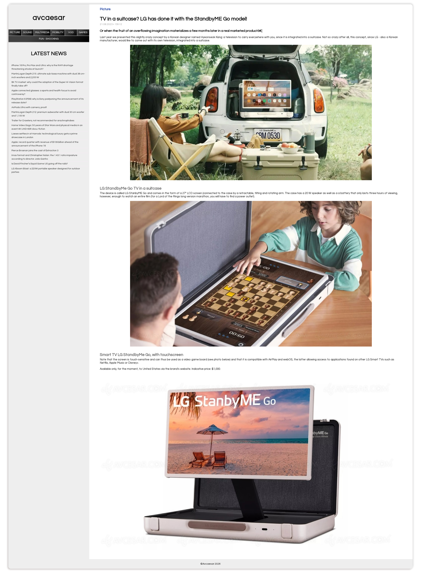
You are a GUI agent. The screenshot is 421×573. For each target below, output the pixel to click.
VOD (71, 32)
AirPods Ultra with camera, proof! (29, 107)
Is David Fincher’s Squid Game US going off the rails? (40, 163)
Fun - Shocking (49, 39)
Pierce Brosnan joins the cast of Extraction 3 (35, 150)
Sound (27, 32)
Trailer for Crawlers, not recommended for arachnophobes (43, 120)
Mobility (57, 32)
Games (83, 32)
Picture (15, 32)
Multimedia (42, 32)
